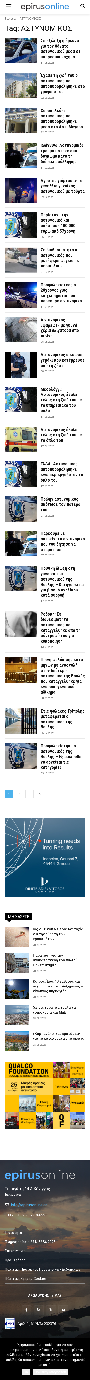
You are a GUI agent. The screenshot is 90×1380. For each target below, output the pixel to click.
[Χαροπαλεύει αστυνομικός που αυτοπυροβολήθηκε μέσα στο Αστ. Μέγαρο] (21, 120)
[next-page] (40, 794)
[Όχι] (83, 1359)
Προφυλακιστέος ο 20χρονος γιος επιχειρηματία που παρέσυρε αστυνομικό (61, 293)
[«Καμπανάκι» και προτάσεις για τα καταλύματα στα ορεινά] (17, 1041)
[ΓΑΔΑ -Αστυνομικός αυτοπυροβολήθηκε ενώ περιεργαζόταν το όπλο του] (21, 474)
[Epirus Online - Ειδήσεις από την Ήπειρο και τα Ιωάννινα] (45, 1175)
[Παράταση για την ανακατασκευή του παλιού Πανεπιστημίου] (17, 963)
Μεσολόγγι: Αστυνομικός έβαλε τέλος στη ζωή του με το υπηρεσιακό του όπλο (61, 400)
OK (26, 1372)
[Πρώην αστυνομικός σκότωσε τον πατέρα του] (21, 509)
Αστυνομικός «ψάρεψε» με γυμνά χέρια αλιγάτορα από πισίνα (60, 327)
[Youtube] (63, 1310)
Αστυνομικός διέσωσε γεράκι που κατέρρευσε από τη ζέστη (63, 360)
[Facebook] (27, 1310)
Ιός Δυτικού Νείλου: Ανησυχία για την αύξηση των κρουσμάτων (58, 934)
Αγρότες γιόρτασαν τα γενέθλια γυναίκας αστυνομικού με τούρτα (63, 186)
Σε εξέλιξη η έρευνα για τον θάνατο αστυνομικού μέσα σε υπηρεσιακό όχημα (61, 48)
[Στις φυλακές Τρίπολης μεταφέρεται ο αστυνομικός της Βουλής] (21, 721)
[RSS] (39, 1310)
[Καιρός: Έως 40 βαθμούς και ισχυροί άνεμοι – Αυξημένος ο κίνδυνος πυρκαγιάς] (17, 989)
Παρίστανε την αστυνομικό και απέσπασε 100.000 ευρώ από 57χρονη (58, 223)
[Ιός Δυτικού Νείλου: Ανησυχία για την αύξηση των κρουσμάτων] (17, 937)
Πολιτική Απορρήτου (50, 1372)
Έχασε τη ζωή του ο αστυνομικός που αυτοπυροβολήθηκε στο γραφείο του (63, 83)
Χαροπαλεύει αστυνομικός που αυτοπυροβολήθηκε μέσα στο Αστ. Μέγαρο (62, 118)
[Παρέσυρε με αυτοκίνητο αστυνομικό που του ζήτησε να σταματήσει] (21, 543)
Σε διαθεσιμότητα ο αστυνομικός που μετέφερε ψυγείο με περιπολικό (60, 257)
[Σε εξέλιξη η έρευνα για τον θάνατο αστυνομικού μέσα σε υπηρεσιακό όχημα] (21, 50)
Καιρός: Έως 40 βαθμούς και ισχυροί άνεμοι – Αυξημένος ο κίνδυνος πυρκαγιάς (58, 986)
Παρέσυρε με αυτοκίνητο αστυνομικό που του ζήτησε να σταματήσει (63, 541)
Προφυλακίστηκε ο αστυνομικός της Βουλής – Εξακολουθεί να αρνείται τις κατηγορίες (62, 756)
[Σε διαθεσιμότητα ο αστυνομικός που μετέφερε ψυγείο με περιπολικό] (21, 259)
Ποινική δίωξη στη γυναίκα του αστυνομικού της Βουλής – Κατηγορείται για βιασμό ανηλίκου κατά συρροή (62, 582)
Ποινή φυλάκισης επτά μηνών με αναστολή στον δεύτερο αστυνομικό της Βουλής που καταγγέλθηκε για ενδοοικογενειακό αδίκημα (63, 676)
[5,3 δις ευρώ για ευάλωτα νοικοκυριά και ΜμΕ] (17, 1015)
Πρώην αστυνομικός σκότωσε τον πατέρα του (60, 504)
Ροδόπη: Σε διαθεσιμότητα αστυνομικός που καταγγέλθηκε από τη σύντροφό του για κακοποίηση (61, 627)
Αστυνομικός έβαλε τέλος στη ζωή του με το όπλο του (61, 435)
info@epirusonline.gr (29, 1205)
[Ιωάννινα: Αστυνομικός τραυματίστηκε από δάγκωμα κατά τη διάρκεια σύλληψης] (21, 155)
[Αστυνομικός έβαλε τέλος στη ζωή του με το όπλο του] (21, 439)
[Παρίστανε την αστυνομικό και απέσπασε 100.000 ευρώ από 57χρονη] (21, 225)
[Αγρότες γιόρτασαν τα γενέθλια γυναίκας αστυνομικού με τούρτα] (21, 190)
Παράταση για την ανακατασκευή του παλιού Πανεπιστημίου (55, 960)
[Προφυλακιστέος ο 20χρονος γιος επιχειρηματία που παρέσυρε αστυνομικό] (21, 295)
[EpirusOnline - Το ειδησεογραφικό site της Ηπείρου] (45, 7)
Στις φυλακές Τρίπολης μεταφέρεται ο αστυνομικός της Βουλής (63, 719)
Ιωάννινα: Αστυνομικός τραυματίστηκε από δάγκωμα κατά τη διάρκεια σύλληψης (62, 153)
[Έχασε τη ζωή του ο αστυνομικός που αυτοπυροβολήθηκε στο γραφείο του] (21, 85)
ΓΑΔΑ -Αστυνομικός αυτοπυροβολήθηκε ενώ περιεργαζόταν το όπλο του (62, 472)
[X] (51, 1310)
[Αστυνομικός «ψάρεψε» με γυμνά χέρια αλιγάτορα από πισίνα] (21, 329)
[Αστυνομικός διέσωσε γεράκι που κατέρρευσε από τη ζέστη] (21, 364)
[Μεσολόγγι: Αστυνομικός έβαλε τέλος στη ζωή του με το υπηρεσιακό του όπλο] (21, 399)
